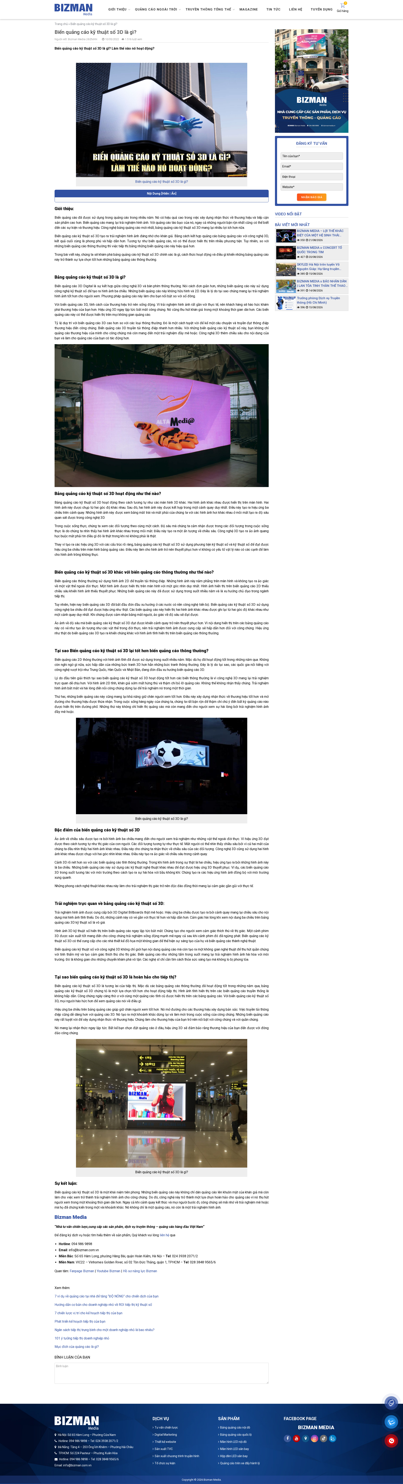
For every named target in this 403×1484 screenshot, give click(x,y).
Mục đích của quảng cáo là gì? (77, 1347)
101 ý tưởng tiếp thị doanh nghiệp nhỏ (82, 1338)
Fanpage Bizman (82, 1271)
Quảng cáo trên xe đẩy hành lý (240, 1463)
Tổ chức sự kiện (165, 1463)
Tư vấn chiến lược (166, 1427)
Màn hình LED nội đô (233, 1441)
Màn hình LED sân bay (234, 1449)
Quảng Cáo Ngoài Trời (156, 9)
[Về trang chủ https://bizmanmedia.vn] (73, 9)
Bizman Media (212, 1479)
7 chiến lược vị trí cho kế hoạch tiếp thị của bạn (88, 1313)
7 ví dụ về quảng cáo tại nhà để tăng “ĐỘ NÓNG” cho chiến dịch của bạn (106, 1296)
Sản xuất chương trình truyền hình (177, 1456)
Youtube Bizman (108, 1271)
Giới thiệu (117, 9)
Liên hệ (295, 9)
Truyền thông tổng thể (208, 9)
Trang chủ (61, 24)
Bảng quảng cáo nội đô (235, 1427)
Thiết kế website (165, 1441)
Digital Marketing (166, 1434)
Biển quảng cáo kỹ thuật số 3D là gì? (161, 182)
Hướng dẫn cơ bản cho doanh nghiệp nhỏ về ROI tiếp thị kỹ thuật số (103, 1305)
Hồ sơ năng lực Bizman (140, 1271)
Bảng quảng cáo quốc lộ (236, 1434)
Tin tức (273, 9)
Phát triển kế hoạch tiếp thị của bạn (80, 1321)
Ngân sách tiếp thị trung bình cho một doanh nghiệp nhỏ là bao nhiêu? (104, 1330)
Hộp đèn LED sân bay (234, 1456)
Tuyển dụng (322, 9)
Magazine (248, 9)
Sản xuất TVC (164, 1449)
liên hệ (164, 1235)
